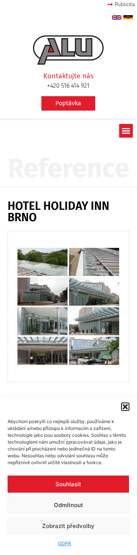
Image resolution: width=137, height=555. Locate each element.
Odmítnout (68, 505)
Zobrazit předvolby (68, 526)
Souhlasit (68, 484)
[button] (125, 407)
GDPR (64, 543)
